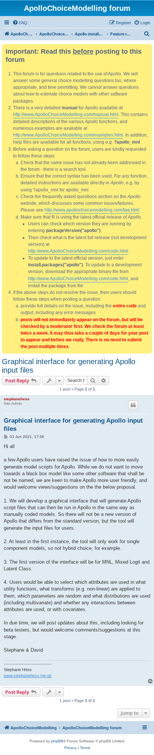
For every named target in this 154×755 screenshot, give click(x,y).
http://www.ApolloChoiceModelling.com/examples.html (68, 135)
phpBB (57, 741)
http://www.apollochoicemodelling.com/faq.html (91, 210)
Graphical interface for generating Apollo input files (68, 365)
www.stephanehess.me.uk (28, 675)
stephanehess (17, 399)
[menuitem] (19, 22)
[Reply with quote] (133, 405)
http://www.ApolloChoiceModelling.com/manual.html (65, 114)
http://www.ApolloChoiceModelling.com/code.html (78, 251)
